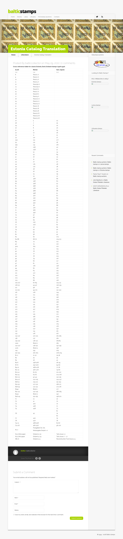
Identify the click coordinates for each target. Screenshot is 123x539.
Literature (25, 55)
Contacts (56, 17)
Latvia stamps (104, 164)
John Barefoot (97, 180)
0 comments (68, 63)
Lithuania (33, 17)
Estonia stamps (105, 170)
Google (36, 458)
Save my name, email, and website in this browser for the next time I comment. (39, 514)
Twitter (43, 458)
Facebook (39, 458)
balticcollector (33, 63)
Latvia (26, 17)
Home (13, 17)
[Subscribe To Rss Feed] (102, 16)
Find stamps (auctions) (45, 17)
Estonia (19, 17)
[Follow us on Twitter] (97, 16)
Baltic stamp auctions (100, 176)
